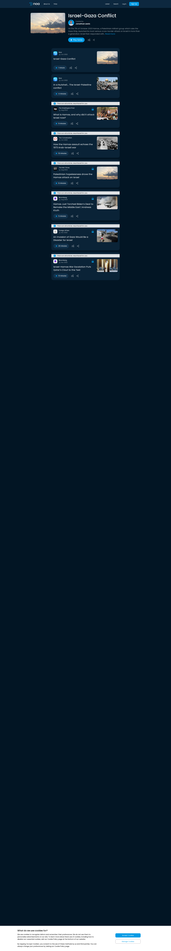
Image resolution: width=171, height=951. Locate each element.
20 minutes (62, 246)
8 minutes (62, 183)
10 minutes (62, 153)
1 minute (61, 68)
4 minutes (62, 94)
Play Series (78, 40)
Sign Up (134, 4)
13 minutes (62, 276)
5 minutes (62, 216)
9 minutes (62, 123)
